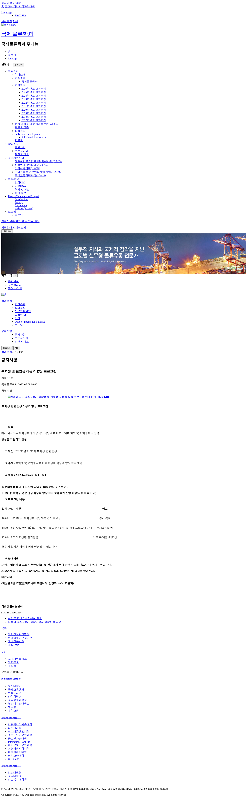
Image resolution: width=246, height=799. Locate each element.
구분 (3, 652)
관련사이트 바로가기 (11, 679)
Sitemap (12, 58)
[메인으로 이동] (4, 294)
